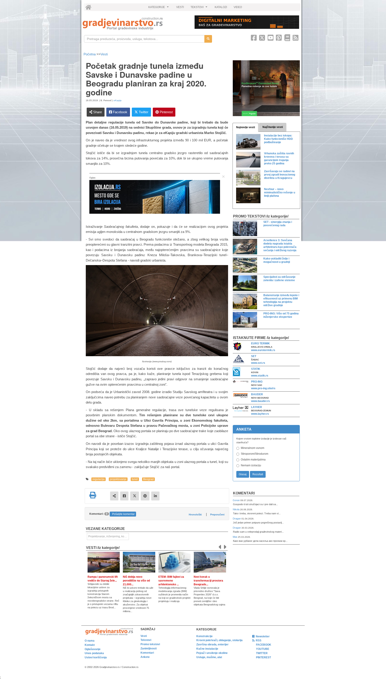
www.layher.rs (260, 413)
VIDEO (238, 7)
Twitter (143, 112)
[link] (135, 23)
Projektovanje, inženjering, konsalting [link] (108, 536)
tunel (135, 479)
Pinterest (166, 112)
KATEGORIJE (159, 8)
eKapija (118, 100)
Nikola (236, 509)
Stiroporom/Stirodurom (254, 453)
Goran (236, 500)
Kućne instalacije (207, 648)
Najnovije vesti (245, 127)
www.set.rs (258, 362)
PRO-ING (256, 381)
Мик (235, 537)
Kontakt (90, 645)
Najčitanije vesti (272, 127)
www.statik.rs (259, 375)
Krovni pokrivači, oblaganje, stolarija (219, 640)
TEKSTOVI (199, 8)
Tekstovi (146, 640)
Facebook (119, 112)
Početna (90, 54)
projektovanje (118, 479)
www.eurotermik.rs (263, 350)
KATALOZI (221, 7)
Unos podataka (94, 653)
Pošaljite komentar (123, 514)
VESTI (180, 7)
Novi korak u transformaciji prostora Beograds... (208, 580)
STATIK (255, 368)
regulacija (98, 479)
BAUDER (257, 394)
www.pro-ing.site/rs (263, 388)
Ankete (145, 657)
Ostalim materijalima (253, 459)
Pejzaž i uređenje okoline (212, 653)
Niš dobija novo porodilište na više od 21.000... (136, 580)
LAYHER (256, 407)
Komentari (244, 493)
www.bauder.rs (260, 401)
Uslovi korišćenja (96, 657)
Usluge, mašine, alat (209, 657)
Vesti (104, 54)
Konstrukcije (204, 636)
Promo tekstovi (150, 644)
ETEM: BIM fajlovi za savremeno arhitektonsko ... (171, 580)
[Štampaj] (92, 495)
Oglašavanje (93, 649)
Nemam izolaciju (251, 465)
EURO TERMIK (260, 343)
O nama (89, 640)
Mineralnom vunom (252, 448)
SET (253, 356)
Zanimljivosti (149, 648)
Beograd (148, 479)
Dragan (237, 518)
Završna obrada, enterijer (212, 644)
